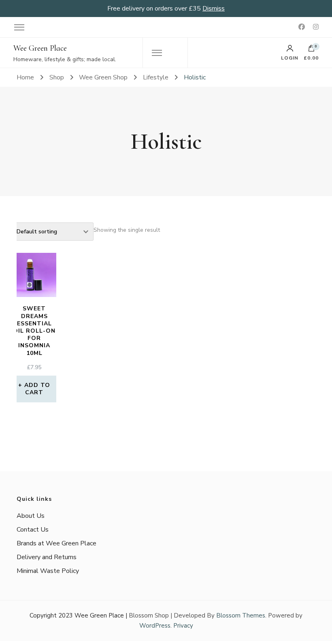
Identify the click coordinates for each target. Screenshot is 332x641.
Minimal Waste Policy (48, 570)
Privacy (183, 626)
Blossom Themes (240, 615)
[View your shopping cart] (311, 50)
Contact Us (33, 529)
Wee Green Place (40, 48)
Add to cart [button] (37, 388)
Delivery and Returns (47, 557)
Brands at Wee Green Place (56, 543)
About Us (31, 515)
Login (289, 57)
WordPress (154, 626)
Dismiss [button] (213, 8)
